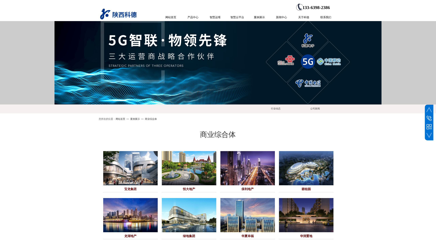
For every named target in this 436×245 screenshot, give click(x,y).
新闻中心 (281, 17)
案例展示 (135, 119)
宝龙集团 (130, 189)
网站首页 (120, 119)
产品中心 (193, 17)
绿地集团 (189, 236)
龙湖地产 (130, 236)
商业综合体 (151, 119)
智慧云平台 (237, 17)
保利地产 (248, 189)
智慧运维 (215, 17)
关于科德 (303, 17)
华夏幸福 (248, 236)
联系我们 (325, 17)
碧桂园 (306, 189)
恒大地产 (189, 189)
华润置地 (306, 236)
